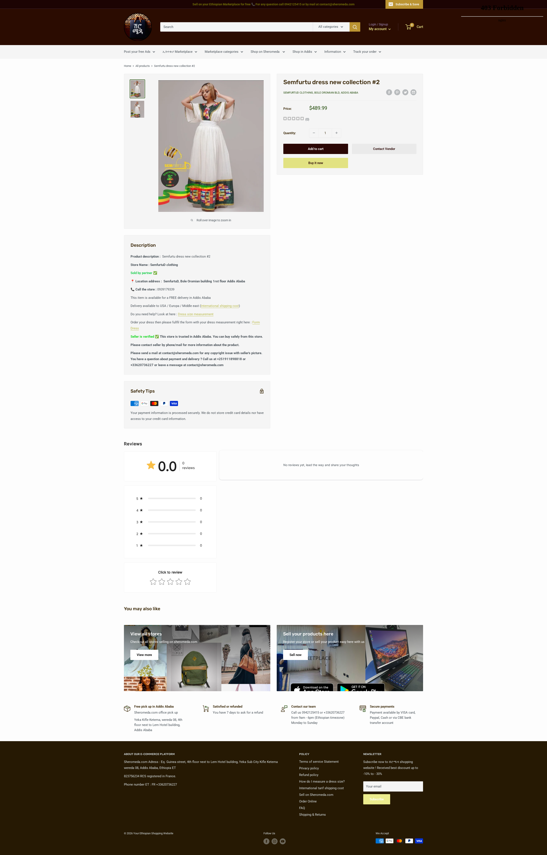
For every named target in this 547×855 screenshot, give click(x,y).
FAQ (302, 808)
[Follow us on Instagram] (275, 841)
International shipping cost (220, 306)
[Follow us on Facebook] (266, 841)
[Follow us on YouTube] (283, 841)
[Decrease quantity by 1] (313, 132)
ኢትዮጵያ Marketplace (178, 52)
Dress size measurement (195, 314)
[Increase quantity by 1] (336, 132)
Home (127, 65)
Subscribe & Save (407, 4)
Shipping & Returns (312, 815)
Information (332, 52)
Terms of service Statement (319, 762)
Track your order (364, 52)
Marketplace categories (221, 52)
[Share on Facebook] (389, 92)
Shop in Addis (302, 52)
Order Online (308, 801)
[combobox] (236, 27)
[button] (170, 498)
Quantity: (289, 133)
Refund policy (308, 775)
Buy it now (315, 163)
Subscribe (377, 799)
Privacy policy (309, 768)
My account (378, 29)
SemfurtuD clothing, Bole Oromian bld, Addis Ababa (320, 92)
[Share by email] (413, 92)
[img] (293, 119)
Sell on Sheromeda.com (316, 795)
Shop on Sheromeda (265, 52)
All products (142, 65)
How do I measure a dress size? (322, 781)
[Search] (355, 27)
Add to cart (315, 149)
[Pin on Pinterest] (397, 92)
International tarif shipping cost (321, 788)
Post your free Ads (137, 52)
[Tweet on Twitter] (405, 92)
